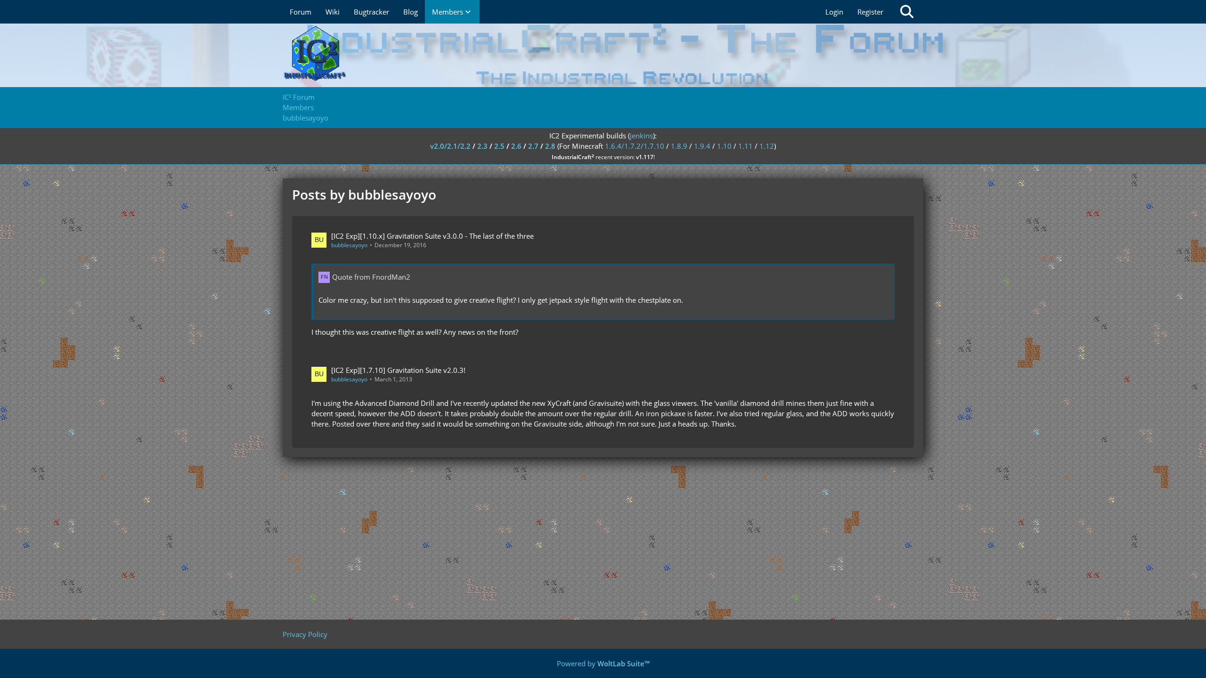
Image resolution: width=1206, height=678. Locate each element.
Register (870, 11)
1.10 (724, 146)
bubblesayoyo (349, 245)
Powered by (603, 663)
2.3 (482, 146)
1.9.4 (702, 146)
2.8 (550, 146)
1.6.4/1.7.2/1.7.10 (634, 146)
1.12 (766, 146)
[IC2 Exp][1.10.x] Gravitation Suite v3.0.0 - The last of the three (432, 236)
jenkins (641, 135)
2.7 (533, 146)
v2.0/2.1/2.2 (450, 146)
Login (834, 11)
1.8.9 (679, 146)
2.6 (516, 146)
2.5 (499, 146)
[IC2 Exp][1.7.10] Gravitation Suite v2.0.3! (398, 370)
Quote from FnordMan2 (371, 277)
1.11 (745, 146)
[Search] (906, 12)
